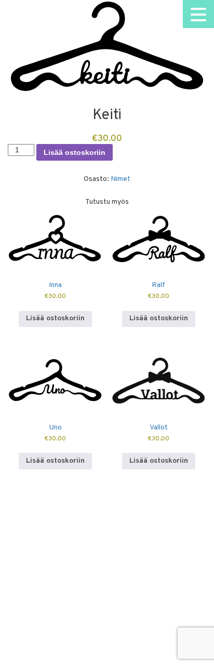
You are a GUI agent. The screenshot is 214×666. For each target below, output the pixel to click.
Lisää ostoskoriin (74, 152)
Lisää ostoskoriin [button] (55, 318)
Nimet (120, 179)
